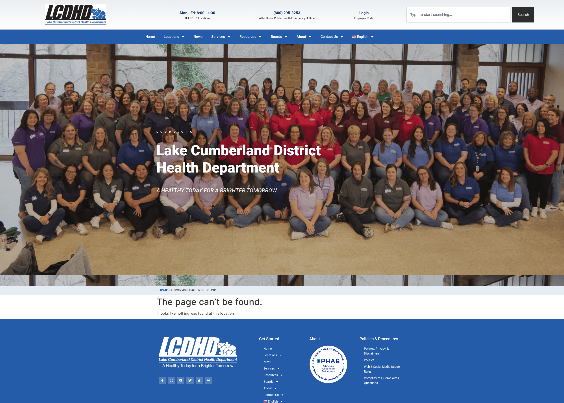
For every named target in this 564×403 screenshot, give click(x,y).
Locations (171, 37)
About (301, 37)
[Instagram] (171, 380)
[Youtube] (180, 380)
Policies (369, 360)
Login (364, 13)
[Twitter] (190, 380)
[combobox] (458, 14)
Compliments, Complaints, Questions (382, 380)
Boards (276, 37)
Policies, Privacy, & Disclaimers (376, 351)
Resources (247, 37)
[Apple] (199, 380)
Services (218, 37)
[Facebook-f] (162, 380)
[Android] (208, 380)
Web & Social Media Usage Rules (382, 369)
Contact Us (329, 37)
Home (150, 37)
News (198, 37)
